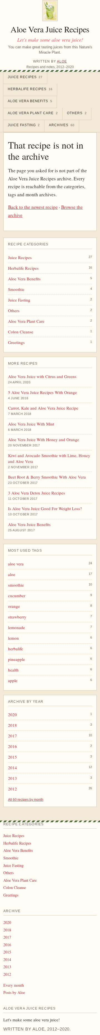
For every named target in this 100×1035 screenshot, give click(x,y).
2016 (12, 746)
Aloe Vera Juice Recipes (50, 29)
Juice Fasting (24, 125)
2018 (12, 725)
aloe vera (16, 563)
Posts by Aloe (14, 992)
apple (13, 680)
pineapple (16, 659)
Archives (61, 125)
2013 (12, 778)
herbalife (15, 648)
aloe (11, 574)
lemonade (16, 627)
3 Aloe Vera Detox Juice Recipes (36, 493)
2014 (12, 767)
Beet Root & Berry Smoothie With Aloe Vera (47, 477)
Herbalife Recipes (30, 89)
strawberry (17, 617)
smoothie (16, 585)
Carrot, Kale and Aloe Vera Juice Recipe (43, 408)
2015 (12, 757)
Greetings (16, 342)
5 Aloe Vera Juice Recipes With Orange (42, 392)
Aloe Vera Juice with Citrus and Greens (42, 376)
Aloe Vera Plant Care (33, 113)
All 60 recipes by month (25, 800)
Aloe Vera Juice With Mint (31, 424)
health (13, 670)
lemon (13, 638)
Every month (13, 985)
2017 (12, 735)
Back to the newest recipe (33, 207)
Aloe (62, 61)
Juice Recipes (25, 77)
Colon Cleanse (20, 331)
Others (77, 113)
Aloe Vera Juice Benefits (29, 524)
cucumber (16, 595)
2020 (12, 714)
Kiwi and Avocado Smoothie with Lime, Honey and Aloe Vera (49, 458)
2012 (12, 789)
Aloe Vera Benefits (30, 101)
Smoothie (16, 289)
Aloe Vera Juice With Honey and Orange (43, 439)
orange (14, 606)
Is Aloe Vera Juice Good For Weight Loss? (45, 508)
